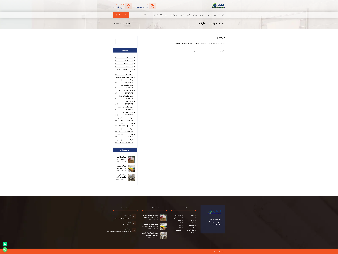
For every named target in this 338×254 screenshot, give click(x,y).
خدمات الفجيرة (128, 60)
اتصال (192, 232)
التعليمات (178, 230)
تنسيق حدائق (177, 218)
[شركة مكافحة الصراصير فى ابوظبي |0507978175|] (131, 159)
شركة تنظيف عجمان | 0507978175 (126, 113)
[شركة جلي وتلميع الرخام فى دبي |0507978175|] (131, 177)
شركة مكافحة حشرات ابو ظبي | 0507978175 (125, 119)
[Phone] (5, 244)
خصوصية (191, 225)
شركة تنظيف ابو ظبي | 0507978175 (126, 86)
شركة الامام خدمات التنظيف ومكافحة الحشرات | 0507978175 (124, 79)
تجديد (192, 215)
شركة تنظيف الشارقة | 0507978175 (126, 97)
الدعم (179, 223)
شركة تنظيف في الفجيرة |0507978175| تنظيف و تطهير (151, 226)
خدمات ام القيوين (128, 63)
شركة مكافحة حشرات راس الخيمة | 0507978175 (125, 141)
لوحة (192, 218)
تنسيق (179, 220)
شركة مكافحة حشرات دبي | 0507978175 (124, 135)
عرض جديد (191, 227)
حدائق (192, 220)
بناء (193, 223)
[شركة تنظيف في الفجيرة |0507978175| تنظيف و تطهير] (131, 168)
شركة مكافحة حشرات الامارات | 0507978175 (126, 124)
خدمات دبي (129, 66)
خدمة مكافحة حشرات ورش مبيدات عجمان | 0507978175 (125, 71)
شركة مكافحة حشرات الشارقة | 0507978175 (126, 130)
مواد (180, 225)
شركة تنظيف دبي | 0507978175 (127, 103)
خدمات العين (129, 57)
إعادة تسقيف (177, 215)
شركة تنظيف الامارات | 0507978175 (126, 92)
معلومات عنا (190, 230)
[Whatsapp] (5, 249)
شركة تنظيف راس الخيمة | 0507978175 (125, 108)
